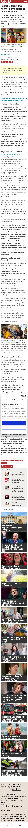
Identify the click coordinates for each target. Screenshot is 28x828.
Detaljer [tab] (14, 399)
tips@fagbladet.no (20, 796)
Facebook (13, 800)
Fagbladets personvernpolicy (14, 820)
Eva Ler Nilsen (17, 784)
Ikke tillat (14, 431)
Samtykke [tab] (5, 399)
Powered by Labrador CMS (14, 826)
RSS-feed (7, 810)
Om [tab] (23, 399)
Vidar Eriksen (16, 790)
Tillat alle (14, 423)
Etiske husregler (19, 818)
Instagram (4, 802)
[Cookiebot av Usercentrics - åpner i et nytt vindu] (20, 396)
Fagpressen (19, 815)
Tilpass (13, 427)
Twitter (20, 800)
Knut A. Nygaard (14, 788)
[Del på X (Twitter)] (5, 62)
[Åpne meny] (25, 2)
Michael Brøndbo (15, 786)
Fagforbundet (10, 795)
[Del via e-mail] (8, 62)
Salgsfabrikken (12, 798)
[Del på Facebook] (2, 62)
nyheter (4, 463)
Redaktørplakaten (16, 816)
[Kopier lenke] (11, 62)
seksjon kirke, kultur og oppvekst (12, 460)
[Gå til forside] (6, 1)
